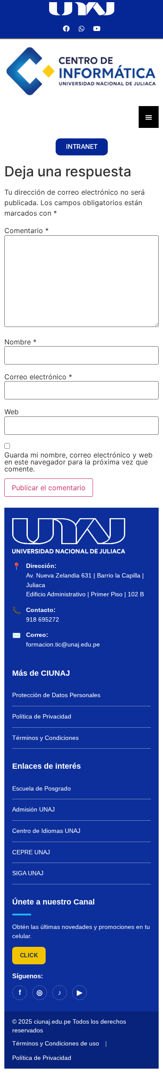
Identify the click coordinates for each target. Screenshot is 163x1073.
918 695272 (42, 619)
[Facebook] (66, 28)
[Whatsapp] (81, 28)
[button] (82, 146)
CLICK (29, 955)
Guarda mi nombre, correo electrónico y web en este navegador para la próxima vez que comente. (78, 461)
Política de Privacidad (41, 716)
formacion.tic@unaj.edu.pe (63, 644)
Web (11, 411)
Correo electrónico (38, 376)
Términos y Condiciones (45, 737)
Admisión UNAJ (33, 809)
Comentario (26, 230)
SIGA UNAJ (27, 873)
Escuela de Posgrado (41, 788)
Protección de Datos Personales (56, 694)
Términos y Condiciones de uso (55, 1043)
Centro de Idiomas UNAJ (46, 830)
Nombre (20, 341)
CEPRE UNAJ (31, 852)
